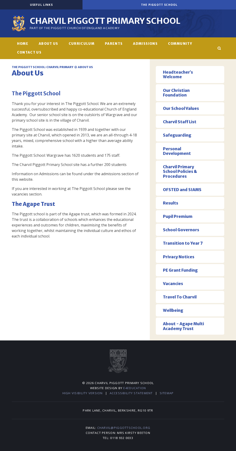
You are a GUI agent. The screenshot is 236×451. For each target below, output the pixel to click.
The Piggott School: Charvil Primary (42, 67)
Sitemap (167, 393)
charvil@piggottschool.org (123, 428)
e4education (134, 388)
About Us (85, 67)
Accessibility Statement (131, 393)
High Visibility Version (82, 393)
